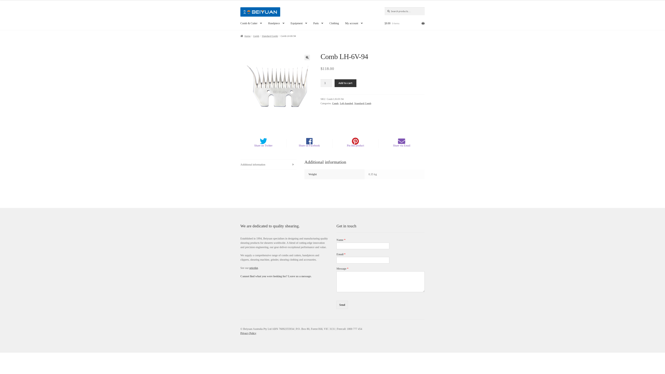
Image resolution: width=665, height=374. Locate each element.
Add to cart (345, 83)
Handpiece (274, 23)
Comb (256, 36)
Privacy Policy (248, 333)
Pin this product (355, 145)
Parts (316, 23)
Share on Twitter (263, 145)
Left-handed (346, 103)
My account (351, 23)
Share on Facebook (309, 145)
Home (248, 36)
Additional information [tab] (252, 164)
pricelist (253, 267)
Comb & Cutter (248, 23)
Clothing (334, 23)
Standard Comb (270, 36)
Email (340, 254)
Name (340, 239)
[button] (307, 57)
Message (342, 268)
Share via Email (401, 145)
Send (342, 304)
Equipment (297, 23)
